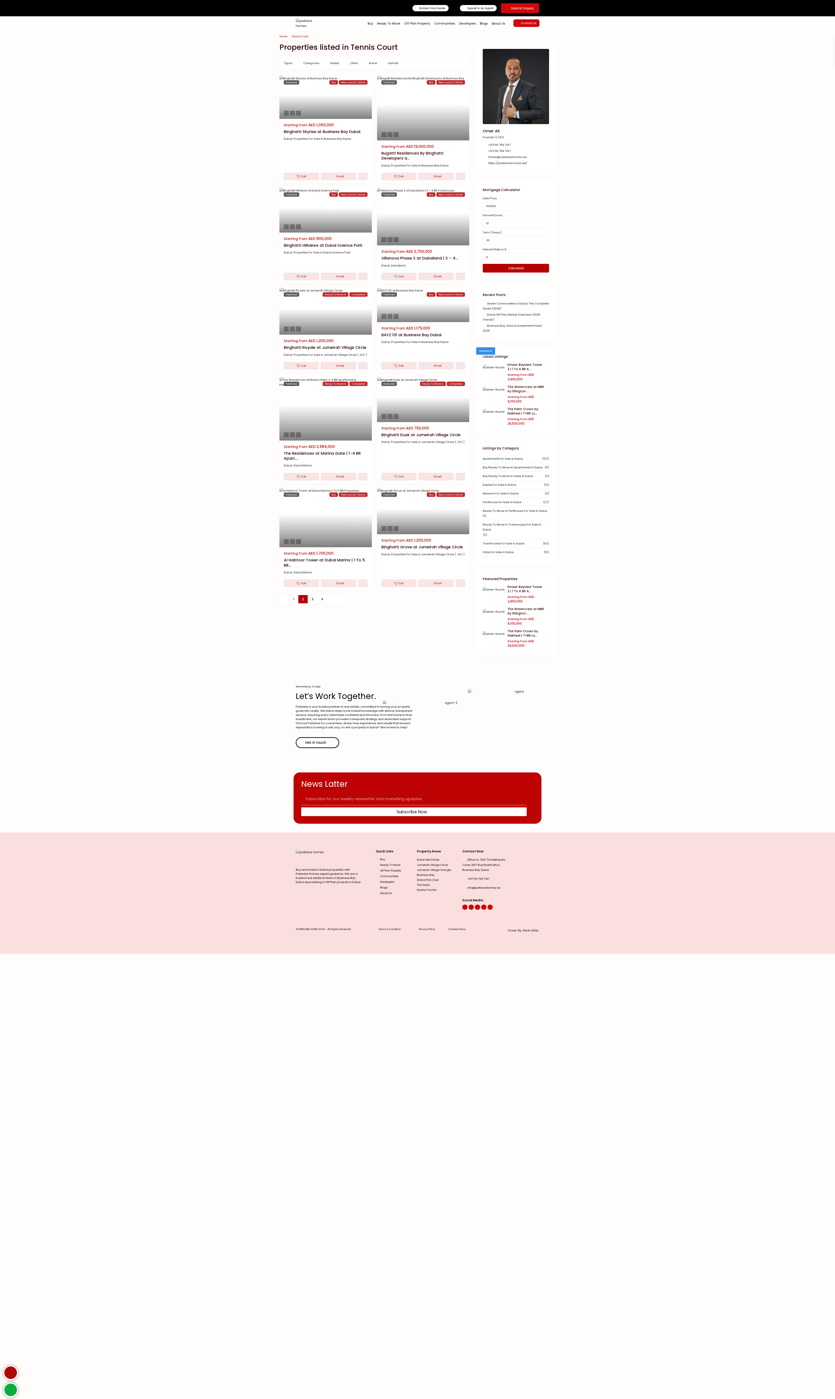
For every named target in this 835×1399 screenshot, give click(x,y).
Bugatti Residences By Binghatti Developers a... (412, 155)
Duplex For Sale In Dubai (499, 485)
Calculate (516, 268)
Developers (467, 23)
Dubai (288, 139)
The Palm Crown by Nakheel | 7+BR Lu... (523, 411)
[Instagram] (471, 907)
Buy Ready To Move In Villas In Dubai (508, 476)
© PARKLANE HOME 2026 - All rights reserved (323, 929)
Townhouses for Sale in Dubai (503, 543)
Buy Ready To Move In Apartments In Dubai (513, 467)
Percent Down (493, 215)
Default (393, 63)
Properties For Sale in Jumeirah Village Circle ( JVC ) (330, 355)
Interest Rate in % (495, 249)
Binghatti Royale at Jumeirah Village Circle (325, 347)
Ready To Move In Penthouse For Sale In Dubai (515, 511)
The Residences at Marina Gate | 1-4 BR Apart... (322, 456)
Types (288, 63)
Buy (370, 23)
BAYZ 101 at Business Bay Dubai (411, 335)
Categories (311, 63)
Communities (444, 23)
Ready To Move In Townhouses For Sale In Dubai (512, 527)
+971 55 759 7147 (499, 145)
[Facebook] (465, 907)
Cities (354, 63)
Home (283, 36)
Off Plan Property (417, 23)
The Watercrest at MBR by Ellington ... (526, 389)
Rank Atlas (530, 930)
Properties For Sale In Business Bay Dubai (322, 139)
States (334, 63)
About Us (498, 23)
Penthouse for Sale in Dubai (502, 502)
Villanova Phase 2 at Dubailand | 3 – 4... (419, 258)
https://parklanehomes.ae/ (507, 163)
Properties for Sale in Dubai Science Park (322, 252)
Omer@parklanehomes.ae (507, 157)
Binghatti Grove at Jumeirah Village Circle (422, 547)
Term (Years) (492, 232)
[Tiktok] (483, 907)
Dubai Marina (302, 465)
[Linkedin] (477, 907)
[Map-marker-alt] (490, 907)
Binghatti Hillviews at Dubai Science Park (323, 245)
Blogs (484, 23)
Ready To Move (388, 23)
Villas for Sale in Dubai (498, 552)
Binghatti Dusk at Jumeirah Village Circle (421, 434)
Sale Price (490, 198)
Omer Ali (491, 131)
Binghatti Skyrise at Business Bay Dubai (322, 131)
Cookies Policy (457, 929)
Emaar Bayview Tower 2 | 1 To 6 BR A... (525, 367)
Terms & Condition (389, 929)
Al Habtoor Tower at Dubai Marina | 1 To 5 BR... (324, 562)
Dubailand (398, 265)
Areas (373, 63)
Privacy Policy (427, 929)
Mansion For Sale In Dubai (501, 493)
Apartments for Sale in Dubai (503, 459)
